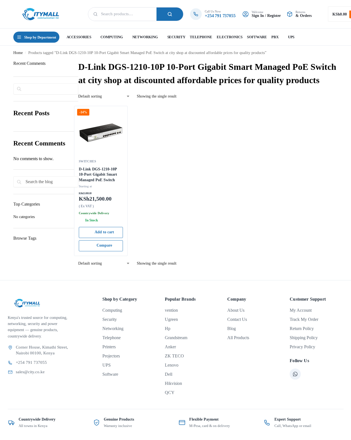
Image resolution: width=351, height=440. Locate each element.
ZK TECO (174, 356)
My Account (301, 310)
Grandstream (176, 337)
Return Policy (302, 328)
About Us (235, 310)
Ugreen (171, 319)
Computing (112, 310)
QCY (170, 392)
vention (171, 310)
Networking (112, 328)
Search (169, 14)
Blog (231, 328)
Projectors (111, 356)
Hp (167, 328)
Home (18, 53)
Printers (109, 346)
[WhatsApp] (295, 374)
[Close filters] (15, 263)
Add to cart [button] (104, 232)
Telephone (111, 337)
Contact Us (237, 319)
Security (109, 319)
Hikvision (173, 383)
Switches (87, 161)
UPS (106, 365)
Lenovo (171, 365)
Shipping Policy (304, 337)
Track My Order (304, 319)
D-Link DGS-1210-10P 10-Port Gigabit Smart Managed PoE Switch (98, 174)
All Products (238, 337)
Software (110, 374)
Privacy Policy (302, 346)
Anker (170, 346)
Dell (168, 374)
